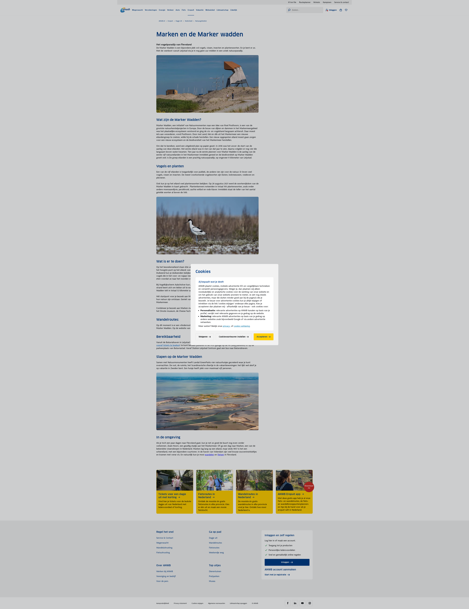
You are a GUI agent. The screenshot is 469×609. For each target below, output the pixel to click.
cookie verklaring (242, 326)
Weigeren (203, 336)
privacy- (226, 326)
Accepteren (262, 336)
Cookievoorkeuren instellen (232, 336)
